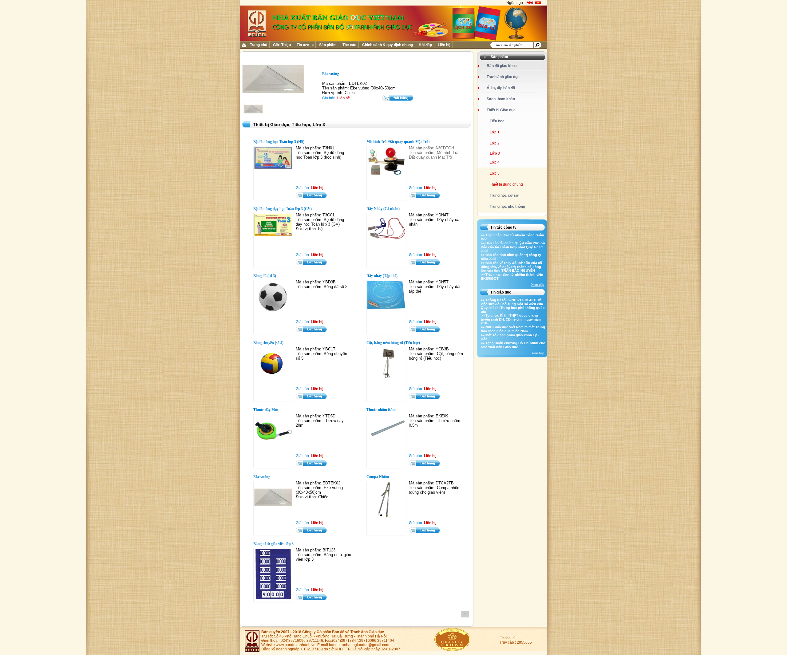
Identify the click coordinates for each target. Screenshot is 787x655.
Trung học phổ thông (507, 206)
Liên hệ (444, 45)
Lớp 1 (495, 132)
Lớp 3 (495, 153)
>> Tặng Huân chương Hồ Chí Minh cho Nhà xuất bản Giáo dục (513, 345)
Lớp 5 (495, 173)
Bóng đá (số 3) (264, 276)
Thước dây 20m (265, 410)
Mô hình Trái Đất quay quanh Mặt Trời (397, 142)
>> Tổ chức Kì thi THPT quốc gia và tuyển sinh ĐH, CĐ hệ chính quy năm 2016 (511, 319)
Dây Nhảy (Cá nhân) (383, 209)
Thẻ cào (349, 45)
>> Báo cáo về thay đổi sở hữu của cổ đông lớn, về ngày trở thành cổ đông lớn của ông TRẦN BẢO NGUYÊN (511, 266)
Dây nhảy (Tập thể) (381, 276)
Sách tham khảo (501, 99)
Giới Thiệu (282, 45)
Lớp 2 (495, 143)
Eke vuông (261, 477)
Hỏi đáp (425, 45)
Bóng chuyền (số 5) (268, 343)
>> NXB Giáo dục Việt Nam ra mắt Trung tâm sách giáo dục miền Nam (513, 329)
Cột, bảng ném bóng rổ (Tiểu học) (393, 343)
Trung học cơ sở (504, 195)
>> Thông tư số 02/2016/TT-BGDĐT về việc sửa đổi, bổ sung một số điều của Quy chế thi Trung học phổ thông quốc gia (512, 305)
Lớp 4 (495, 162)
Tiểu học (497, 121)
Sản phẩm (328, 45)
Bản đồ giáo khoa (502, 66)
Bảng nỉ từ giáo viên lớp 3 (273, 544)
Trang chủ (258, 45)
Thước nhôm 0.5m (381, 410)
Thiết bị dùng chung (506, 184)
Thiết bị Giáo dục (501, 110)
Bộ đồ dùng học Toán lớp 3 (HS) (278, 142)
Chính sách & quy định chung (387, 45)
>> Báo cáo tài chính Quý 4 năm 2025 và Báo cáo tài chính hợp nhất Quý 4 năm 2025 (513, 247)
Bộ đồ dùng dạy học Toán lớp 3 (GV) (282, 209)
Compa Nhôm (377, 477)
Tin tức (303, 45)
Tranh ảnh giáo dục (503, 77)
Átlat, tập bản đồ (501, 88)
